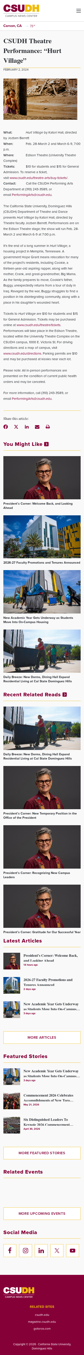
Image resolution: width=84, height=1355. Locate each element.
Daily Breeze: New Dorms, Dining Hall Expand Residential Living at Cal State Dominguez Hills (37, 679)
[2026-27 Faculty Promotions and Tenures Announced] (42, 537)
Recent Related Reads (32, 695)
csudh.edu (42, 1314)
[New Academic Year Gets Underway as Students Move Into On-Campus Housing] (42, 592)
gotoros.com (42, 1328)
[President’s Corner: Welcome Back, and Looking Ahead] (42, 477)
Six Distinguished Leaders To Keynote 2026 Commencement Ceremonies (47, 1121)
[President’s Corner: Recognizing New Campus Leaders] (42, 847)
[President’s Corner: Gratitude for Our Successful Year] (42, 906)
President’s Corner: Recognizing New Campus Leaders (36, 875)
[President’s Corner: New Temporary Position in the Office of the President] (42, 787)
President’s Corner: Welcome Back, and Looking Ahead (38, 505)
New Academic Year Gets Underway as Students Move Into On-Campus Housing (38, 620)
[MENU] (75, 12)
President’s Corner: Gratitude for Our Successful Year (42, 932)
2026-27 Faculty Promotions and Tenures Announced (41, 562)
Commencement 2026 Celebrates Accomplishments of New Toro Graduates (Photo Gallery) (48, 1097)
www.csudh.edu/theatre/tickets (38, 325)
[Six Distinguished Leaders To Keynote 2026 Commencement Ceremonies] (11, 1125)
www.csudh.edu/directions (22, 353)
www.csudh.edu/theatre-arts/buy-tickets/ (38, 177)
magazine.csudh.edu (42, 1321)
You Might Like (23, 444)
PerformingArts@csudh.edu (32, 194)
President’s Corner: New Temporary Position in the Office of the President (40, 815)
